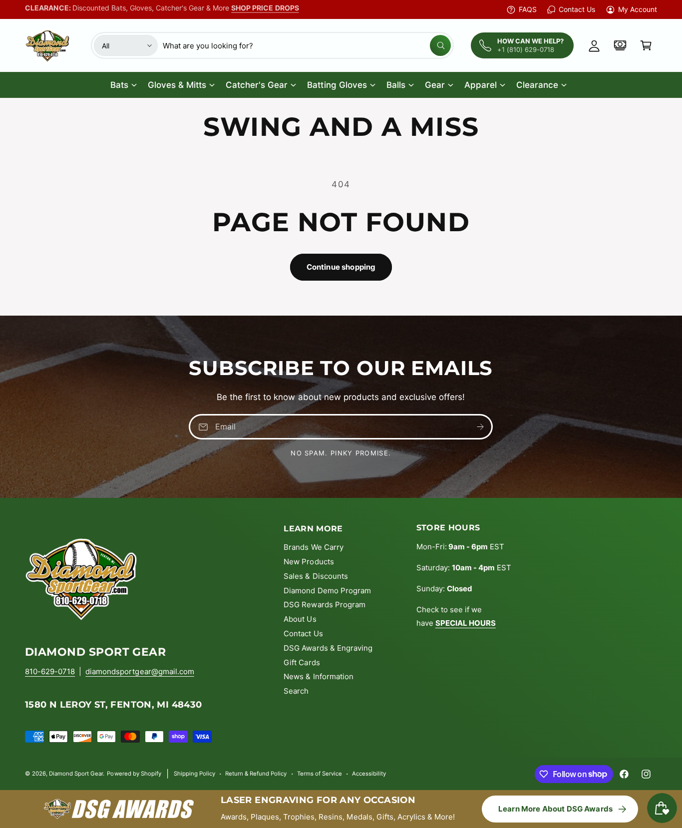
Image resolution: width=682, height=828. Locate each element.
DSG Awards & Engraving (328, 648)
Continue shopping (341, 267)
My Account (637, 9)
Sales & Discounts (315, 576)
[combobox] (306, 45)
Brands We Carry (313, 547)
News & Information (318, 676)
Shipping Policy (194, 773)
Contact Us (577, 9)
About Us (300, 619)
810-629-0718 (50, 671)
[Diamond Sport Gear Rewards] (620, 45)
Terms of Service (319, 773)
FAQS (528, 9)
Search (296, 691)
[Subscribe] (481, 426)
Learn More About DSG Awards (555, 809)
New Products (309, 561)
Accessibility (369, 773)
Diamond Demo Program (327, 590)
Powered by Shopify (134, 773)
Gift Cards (302, 662)
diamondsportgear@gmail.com (139, 671)
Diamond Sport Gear (76, 773)
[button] (646, 45)
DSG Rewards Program (324, 604)
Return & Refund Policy (256, 773)
